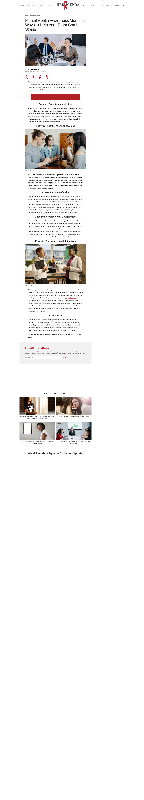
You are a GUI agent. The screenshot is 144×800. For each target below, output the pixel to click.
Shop (101, 5)
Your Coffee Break (33, 69)
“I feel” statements (50, 119)
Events (49, 5)
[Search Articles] (123, 5)
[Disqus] (56, 640)
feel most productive (35, 183)
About (85, 5)
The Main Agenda (35, 15)
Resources (40, 5)
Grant (117, 5)
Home (26, 15)
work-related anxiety (35, 231)
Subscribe (109, 5)
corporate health (70, 298)
